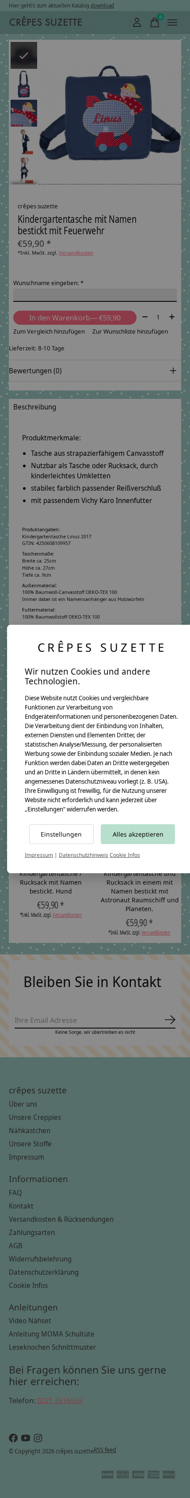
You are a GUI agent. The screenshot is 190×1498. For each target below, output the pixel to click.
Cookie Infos (125, 855)
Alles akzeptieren (138, 834)
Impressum (39, 855)
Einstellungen (61, 834)
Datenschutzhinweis (83, 855)
